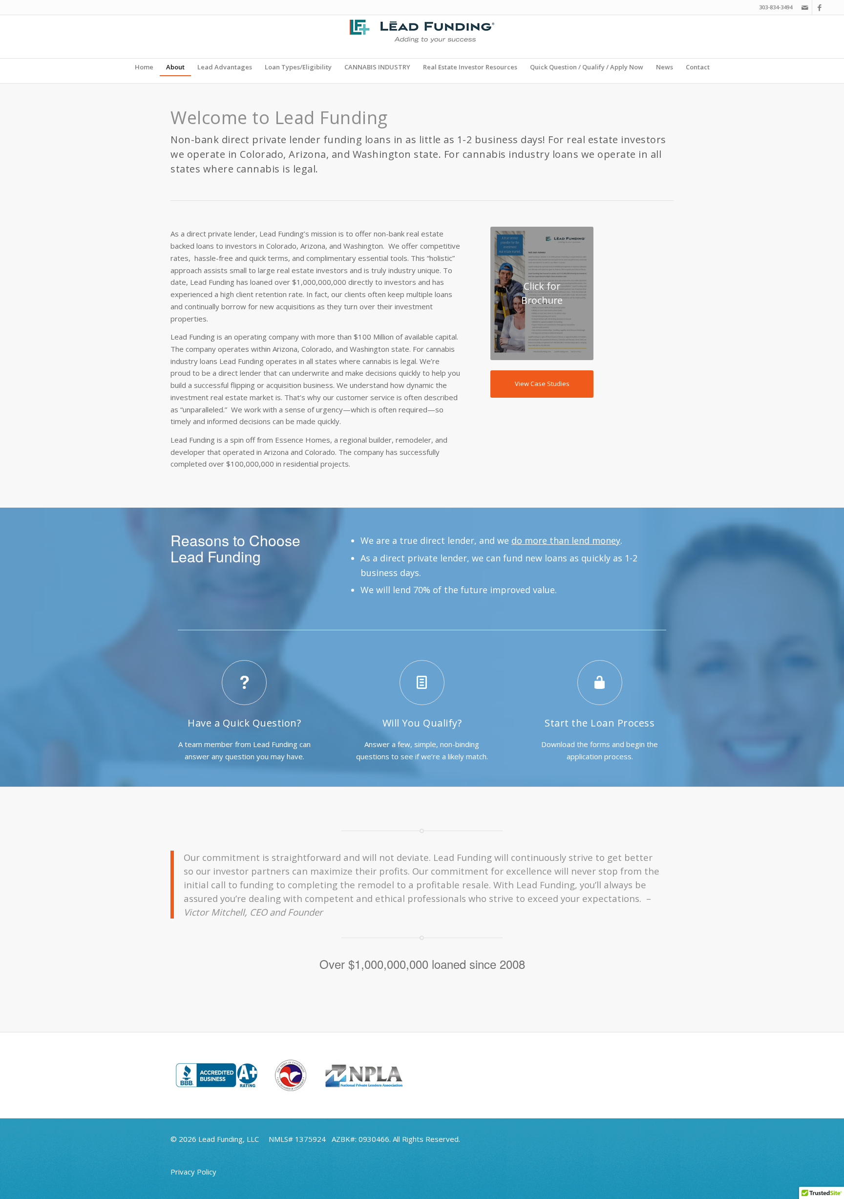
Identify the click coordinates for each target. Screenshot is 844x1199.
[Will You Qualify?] (422, 682)
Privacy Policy (193, 1172)
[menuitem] (144, 67)
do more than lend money (565, 540)
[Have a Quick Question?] (244, 682)
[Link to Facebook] (819, 7)
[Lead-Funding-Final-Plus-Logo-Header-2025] (422, 36)
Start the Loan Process (599, 722)
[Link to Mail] (805, 7)
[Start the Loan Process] (599, 682)
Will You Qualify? (422, 722)
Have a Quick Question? (244, 722)
